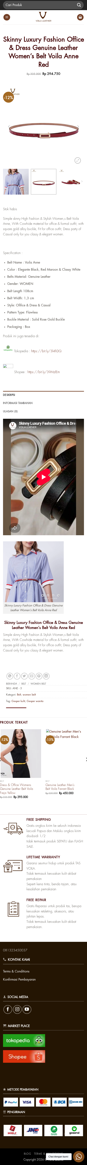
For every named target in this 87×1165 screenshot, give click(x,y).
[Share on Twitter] (24, 676)
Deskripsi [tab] (9, 395)
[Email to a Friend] (31, 676)
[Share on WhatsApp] (9, 676)
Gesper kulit (18, 701)
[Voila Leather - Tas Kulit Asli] (43, 17)
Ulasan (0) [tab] (10, 411)
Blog (27, 1154)
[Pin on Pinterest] (39, 676)
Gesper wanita (35, 701)
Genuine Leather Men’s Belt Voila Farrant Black (60, 787)
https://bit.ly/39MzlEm (44, 372)
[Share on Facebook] (17, 676)
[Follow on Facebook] (7, 1009)
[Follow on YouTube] (26, 1009)
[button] (6, 17)
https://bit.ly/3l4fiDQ (46, 351)
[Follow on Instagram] (17, 1009)
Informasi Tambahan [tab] (18, 403)
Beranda (11, 684)
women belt (38, 684)
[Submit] (79, 5)
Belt (23, 684)
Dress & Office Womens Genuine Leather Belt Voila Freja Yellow (16, 789)
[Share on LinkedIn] (46, 676)
